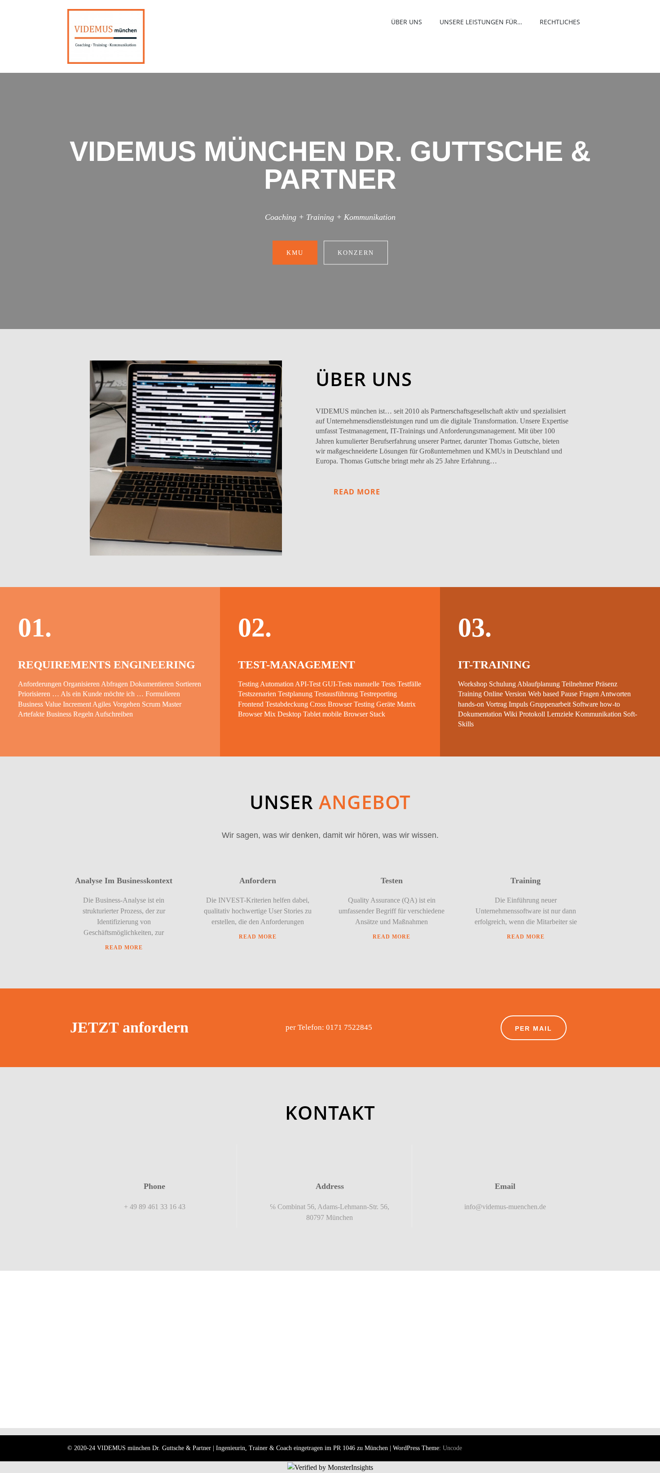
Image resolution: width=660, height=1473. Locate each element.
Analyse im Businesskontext (123, 880)
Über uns (406, 22)
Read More (357, 492)
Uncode (452, 1448)
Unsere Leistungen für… (481, 22)
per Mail (533, 1028)
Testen (392, 880)
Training (525, 880)
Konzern (356, 252)
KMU (295, 252)
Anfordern (257, 880)
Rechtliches (560, 22)
